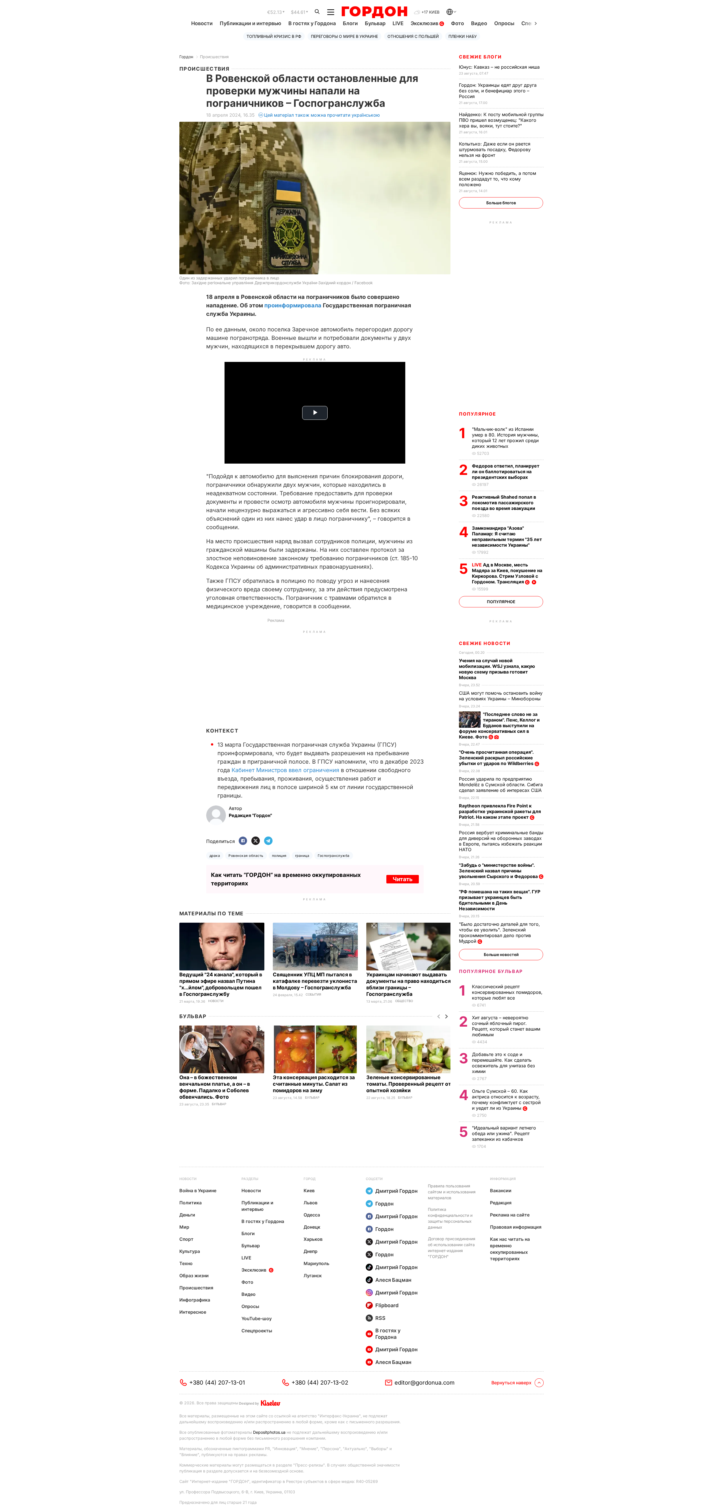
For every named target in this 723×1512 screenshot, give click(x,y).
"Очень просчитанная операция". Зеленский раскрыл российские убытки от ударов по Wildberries (497, 757)
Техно (186, 1263)
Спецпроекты (256, 1330)
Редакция (500, 1202)
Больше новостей (501, 954)
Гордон (186, 56)
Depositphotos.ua (269, 1432)
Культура (189, 1251)
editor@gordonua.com (425, 1382)
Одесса (312, 1215)
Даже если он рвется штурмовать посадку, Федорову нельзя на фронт (495, 149)
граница (302, 855)
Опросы (504, 23)
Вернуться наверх (511, 1382)
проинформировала (292, 305)
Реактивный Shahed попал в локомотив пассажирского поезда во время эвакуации (504, 502)
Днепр (310, 1251)
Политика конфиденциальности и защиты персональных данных (450, 1218)
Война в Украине (197, 1190)
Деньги (187, 1215)
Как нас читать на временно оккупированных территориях (510, 1248)
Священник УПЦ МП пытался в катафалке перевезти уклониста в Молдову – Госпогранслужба (315, 981)
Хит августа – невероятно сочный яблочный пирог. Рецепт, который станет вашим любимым (506, 1026)
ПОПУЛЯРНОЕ (477, 414)
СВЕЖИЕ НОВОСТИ (484, 643)
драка (215, 855)
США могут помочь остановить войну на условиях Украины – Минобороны (501, 695)
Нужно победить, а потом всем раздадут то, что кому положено (497, 178)
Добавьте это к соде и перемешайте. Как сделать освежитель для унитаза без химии (503, 1063)
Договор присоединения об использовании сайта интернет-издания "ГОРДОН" (451, 1247)
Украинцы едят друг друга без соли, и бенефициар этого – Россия (498, 90)
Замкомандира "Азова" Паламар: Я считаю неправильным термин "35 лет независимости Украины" (507, 536)
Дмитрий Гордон (396, 1191)
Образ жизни (194, 1275)
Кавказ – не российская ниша (500, 67)
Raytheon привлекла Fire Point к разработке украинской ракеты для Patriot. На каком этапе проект (500, 811)
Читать (403, 879)
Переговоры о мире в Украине (344, 36)
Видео (479, 23)
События (313, 994)
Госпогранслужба (333, 855)
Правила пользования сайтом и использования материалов (452, 1191)
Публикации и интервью (250, 23)
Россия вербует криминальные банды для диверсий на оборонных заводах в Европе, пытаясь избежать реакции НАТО (501, 841)
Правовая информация (515, 1227)
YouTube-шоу (256, 1318)
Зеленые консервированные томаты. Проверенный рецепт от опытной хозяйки (408, 1083)
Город (309, 1179)
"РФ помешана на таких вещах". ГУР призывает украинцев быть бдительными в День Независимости (499, 900)
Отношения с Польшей (413, 36)
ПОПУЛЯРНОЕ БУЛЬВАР (491, 971)
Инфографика (194, 1300)
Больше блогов (501, 202)
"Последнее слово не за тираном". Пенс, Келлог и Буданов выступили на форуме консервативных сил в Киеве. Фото (499, 725)
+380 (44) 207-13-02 (319, 1382)
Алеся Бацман (393, 1280)
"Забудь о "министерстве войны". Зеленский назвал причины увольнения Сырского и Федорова (499, 870)
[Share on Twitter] (255, 841)
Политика (190, 1202)
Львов (310, 1202)
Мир (184, 1227)
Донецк (312, 1227)
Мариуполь (316, 1263)
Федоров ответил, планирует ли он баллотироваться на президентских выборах (505, 471)
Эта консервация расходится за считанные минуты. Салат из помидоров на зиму (314, 1083)
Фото (457, 23)
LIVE (398, 23)
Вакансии (500, 1190)
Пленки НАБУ (462, 36)
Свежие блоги (480, 57)
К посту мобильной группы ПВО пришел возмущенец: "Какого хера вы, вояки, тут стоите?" (501, 120)
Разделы (249, 1179)
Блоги (350, 23)
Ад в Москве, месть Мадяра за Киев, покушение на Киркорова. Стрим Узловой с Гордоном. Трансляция (507, 573)
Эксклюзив (425, 23)
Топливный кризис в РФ (274, 36)
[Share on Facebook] (243, 841)
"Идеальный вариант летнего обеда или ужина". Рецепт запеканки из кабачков (504, 1133)
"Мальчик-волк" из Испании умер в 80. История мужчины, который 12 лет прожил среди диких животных (505, 437)
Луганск (313, 1275)
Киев (309, 1190)
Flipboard (386, 1305)
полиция (279, 855)
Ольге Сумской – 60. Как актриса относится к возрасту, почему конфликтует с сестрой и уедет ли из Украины (506, 1099)
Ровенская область (245, 855)
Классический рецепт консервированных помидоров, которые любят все (507, 992)
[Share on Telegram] (268, 841)
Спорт (186, 1239)
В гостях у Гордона (312, 23)
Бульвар (375, 23)
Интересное (192, 1312)
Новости (202, 23)
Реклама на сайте (510, 1215)
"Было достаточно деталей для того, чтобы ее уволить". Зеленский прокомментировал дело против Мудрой (499, 932)
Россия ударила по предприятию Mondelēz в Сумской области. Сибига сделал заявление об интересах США (501, 784)
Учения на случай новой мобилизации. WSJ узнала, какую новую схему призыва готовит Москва (497, 669)
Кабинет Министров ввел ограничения (285, 770)
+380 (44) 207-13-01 (217, 1382)
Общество (404, 1001)
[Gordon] (374, 12)
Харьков (313, 1239)
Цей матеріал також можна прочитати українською (322, 115)
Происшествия (214, 56)
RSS (380, 1318)
